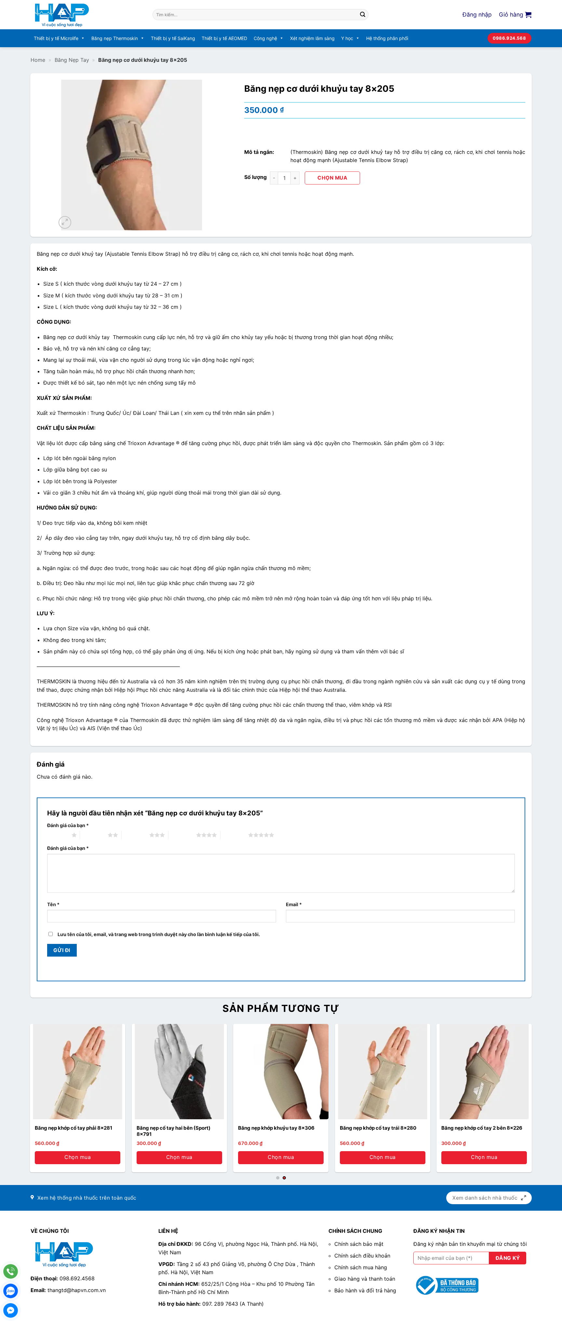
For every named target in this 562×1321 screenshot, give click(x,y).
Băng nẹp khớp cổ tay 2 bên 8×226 (481, 1128)
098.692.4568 (77, 1278)
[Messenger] (10, 1310)
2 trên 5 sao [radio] (94, 835)
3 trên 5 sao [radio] (135, 835)
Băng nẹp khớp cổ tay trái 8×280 (378, 1128)
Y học (347, 38)
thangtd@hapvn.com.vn (76, 1290)
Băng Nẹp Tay (72, 60)
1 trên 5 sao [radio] (58, 835)
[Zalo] (10, 1291)
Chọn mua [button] (484, 1157)
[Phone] (10, 1271)
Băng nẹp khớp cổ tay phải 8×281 (73, 1128)
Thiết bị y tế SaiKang (173, 38)
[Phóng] (65, 222)
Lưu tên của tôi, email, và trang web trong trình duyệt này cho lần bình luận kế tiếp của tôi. (159, 934)
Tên (53, 904)
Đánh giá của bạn (68, 825)
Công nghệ (265, 38)
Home (38, 60)
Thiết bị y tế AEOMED (224, 38)
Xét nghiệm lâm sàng (312, 38)
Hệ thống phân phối (387, 38)
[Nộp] (362, 14)
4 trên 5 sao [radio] (182, 835)
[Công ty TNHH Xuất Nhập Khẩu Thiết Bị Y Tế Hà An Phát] (87, 14)
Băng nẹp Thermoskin (114, 38)
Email (294, 904)
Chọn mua (332, 178)
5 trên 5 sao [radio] (234, 835)
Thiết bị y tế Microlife (56, 38)
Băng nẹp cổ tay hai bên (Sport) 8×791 (173, 1131)
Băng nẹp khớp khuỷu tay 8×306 (276, 1128)
